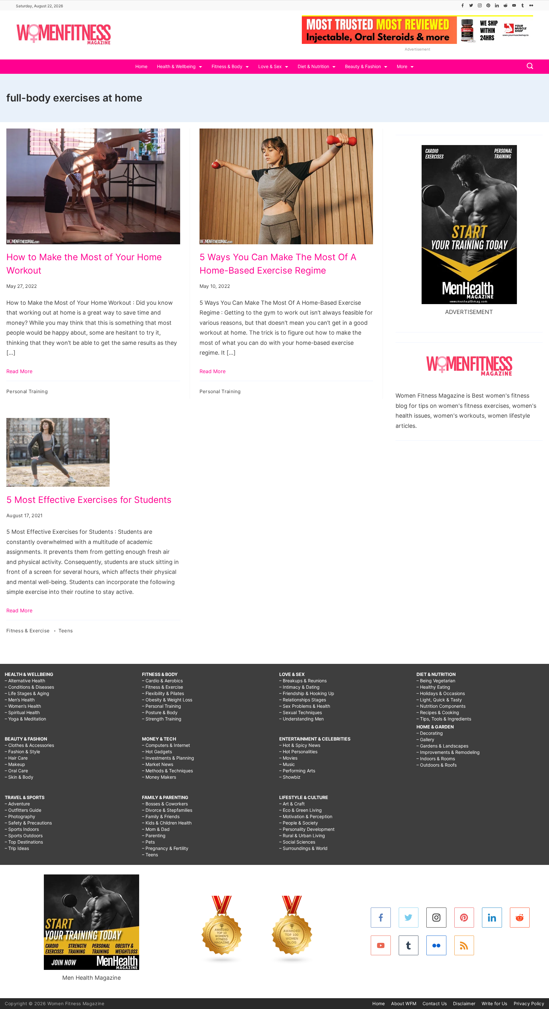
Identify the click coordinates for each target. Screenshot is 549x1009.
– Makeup (15, 764)
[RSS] (464, 946)
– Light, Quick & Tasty (439, 699)
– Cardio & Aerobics (162, 680)
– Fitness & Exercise (162, 687)
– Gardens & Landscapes (442, 745)
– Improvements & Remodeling (448, 752)
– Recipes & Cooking (438, 712)
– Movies (288, 758)
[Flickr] (531, 5)
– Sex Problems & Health (304, 706)
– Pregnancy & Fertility (165, 848)
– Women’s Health (23, 706)
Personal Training (27, 391)
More (402, 66)
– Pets (148, 842)
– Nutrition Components (441, 706)
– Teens (150, 854)
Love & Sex (270, 66)
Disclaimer (464, 1003)
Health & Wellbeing (176, 66)
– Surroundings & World (303, 848)
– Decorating (430, 733)
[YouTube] (514, 5)
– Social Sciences (297, 842)
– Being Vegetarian (436, 680)
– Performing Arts (297, 770)
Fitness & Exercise (28, 631)
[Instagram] (480, 5)
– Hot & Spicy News (299, 745)
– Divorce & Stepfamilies (167, 810)
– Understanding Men (301, 718)
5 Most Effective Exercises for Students (89, 499)
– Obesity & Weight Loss (167, 699)
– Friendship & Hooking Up (306, 693)
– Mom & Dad (156, 829)
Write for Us (494, 1003)
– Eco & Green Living (300, 810)
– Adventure (17, 803)
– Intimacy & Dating (299, 687)
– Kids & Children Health (167, 822)
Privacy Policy (529, 1003)
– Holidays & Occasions (441, 693)
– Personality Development (307, 829)
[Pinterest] (488, 5)
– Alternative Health (25, 680)
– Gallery (425, 739)
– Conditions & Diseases (29, 687)
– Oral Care (16, 770)
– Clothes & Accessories (29, 745)
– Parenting (154, 835)
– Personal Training (161, 706)
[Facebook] (462, 5)
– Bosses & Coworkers (165, 803)
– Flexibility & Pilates (163, 693)
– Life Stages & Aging (27, 693)
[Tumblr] (523, 5)
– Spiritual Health (22, 712)
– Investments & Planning (168, 758)
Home (141, 66)
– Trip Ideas (17, 848)
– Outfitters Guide (23, 810)
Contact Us (435, 1003)
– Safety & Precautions (28, 822)
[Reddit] (505, 5)
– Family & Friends (161, 816)
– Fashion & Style (22, 751)
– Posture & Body (160, 712)
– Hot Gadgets (157, 751)
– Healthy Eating (433, 687)
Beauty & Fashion (363, 66)
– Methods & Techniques (167, 770)
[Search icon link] (528, 67)
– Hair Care (16, 758)
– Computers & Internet (166, 745)
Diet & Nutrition (313, 66)
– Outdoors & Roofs (437, 765)
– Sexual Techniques (300, 712)
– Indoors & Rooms (436, 758)
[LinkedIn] (497, 5)
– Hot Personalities (298, 751)
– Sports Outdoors (24, 835)
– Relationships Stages (302, 699)
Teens (65, 631)
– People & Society (298, 822)
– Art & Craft (292, 803)
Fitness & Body (227, 66)
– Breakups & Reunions (303, 680)
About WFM (403, 1003)
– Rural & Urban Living (302, 835)
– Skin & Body (19, 777)
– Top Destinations (24, 842)
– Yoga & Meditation (25, 718)
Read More (19, 371)
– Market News (157, 764)
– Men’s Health (20, 699)
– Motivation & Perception (305, 816)
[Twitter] (471, 5)
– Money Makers (159, 777)
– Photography (20, 816)
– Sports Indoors (22, 829)
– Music (287, 764)
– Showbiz (290, 777)
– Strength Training (161, 718)
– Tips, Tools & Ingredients (444, 718)
